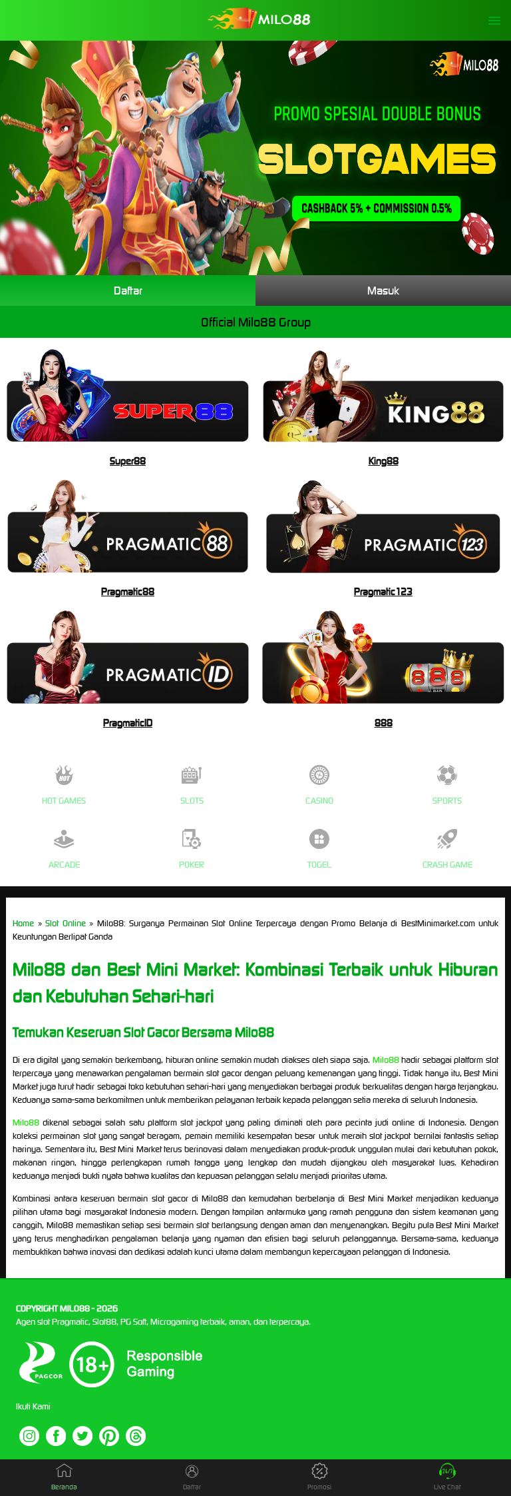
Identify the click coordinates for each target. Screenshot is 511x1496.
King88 (384, 460)
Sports (447, 800)
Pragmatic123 (383, 591)
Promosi (319, 1487)
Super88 (128, 460)
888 (384, 722)
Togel (319, 864)
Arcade (64, 864)
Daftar (128, 290)
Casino (319, 800)
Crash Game (447, 864)
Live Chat (447, 1487)
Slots (192, 800)
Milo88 (386, 1060)
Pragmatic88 (127, 591)
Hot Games (64, 800)
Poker (191, 864)
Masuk (383, 290)
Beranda (64, 1487)
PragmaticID (127, 722)
